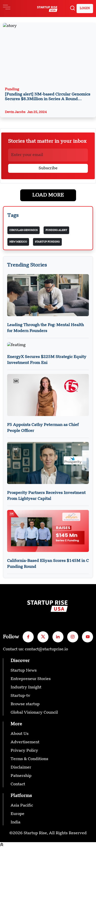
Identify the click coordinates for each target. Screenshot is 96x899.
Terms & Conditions (29, 759)
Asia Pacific (22, 806)
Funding (47, 95)
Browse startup (25, 704)
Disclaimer (21, 767)
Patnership (21, 776)
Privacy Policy (24, 751)
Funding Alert (56, 230)
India (15, 822)
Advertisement (25, 742)
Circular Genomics (23, 230)
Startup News (24, 671)
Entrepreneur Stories (31, 679)
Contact (18, 784)
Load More (48, 195)
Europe (17, 814)
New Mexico (18, 242)
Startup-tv (20, 696)
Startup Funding (47, 242)
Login (85, 8)
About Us (20, 734)
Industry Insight (26, 687)
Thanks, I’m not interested (25, 896)
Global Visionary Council (34, 713)
